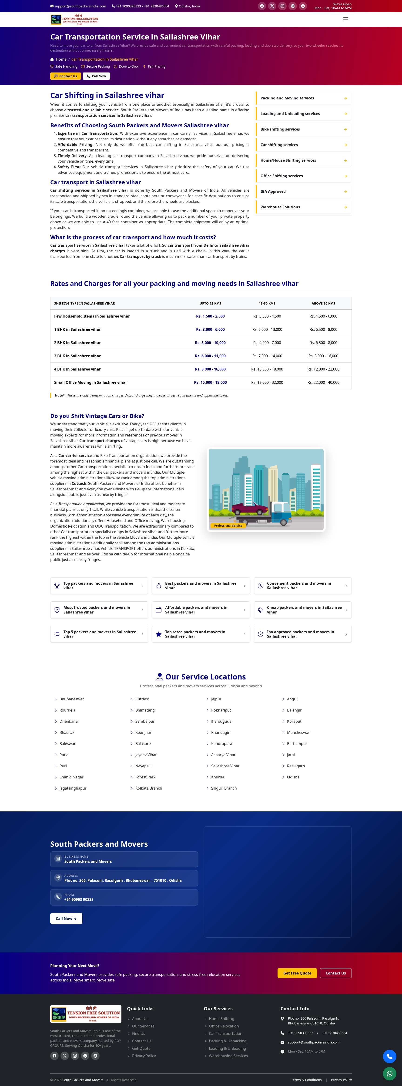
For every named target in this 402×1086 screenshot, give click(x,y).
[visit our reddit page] (303, 6)
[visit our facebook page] (262, 6)
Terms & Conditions (306, 1080)
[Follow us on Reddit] (95, 1056)
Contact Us (67, 76)
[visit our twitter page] (272, 6)
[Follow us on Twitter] (64, 1056)
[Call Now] (389, 1056)
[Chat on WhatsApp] (389, 1073)
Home (61, 59)
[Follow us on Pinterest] (85, 1056)
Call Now (98, 76)
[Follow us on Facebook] (54, 1056)
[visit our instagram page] (282, 6)
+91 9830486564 (334, 1033)
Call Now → (66, 918)
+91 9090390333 (300, 1033)
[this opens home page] (74, 19)
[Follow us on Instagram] (75, 1056)
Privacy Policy (341, 1080)
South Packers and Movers (83, 1080)
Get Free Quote (297, 973)
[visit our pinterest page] (292, 6)
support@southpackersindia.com (314, 1042)
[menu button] (345, 19)
